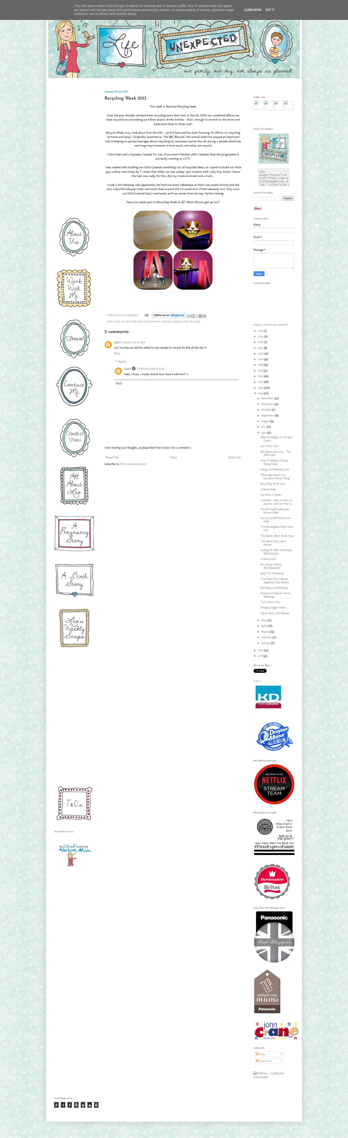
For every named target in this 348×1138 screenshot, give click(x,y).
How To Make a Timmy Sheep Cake (274, 462)
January (266, 643)
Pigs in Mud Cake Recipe (275, 613)
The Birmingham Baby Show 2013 (277, 528)
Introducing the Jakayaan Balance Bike (275, 510)
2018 (261, 365)
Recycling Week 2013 (273, 483)
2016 (261, 376)
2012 (261, 650)
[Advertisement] (73, 150)
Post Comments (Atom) (133, 464)
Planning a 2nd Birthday (274, 588)
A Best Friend (268, 559)
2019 (261, 359)
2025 (261, 336)
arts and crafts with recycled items (140, 321)
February (266, 637)
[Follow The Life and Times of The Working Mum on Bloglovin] (169, 317)
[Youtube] (278, 109)
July (263, 427)
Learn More (252, 9)
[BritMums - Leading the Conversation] (274, 1077)
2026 (261, 331)
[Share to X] (197, 316)
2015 (261, 382)
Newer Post (112, 457)
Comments (264, 1061)
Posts (261, 1054)
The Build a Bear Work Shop (277, 536)
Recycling (195, 321)
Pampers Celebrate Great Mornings (275, 595)
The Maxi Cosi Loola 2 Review (273, 543)
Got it (270, 9)
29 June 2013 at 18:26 (133, 342)
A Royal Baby (268, 489)
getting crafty (180, 321)
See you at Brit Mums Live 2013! (276, 519)
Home (173, 457)
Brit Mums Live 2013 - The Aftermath (276, 453)
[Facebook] (268, 109)
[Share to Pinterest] (204, 316)
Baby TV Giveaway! (272, 573)
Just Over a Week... (272, 495)
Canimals (167, 321)
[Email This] (189, 316)
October (266, 409)
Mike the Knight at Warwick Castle (277, 439)
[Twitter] (258, 109)
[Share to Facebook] (201, 316)
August (265, 421)
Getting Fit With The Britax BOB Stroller (276, 551)
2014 (261, 387)
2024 (261, 342)
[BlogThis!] (193, 316)
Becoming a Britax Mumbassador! (271, 566)
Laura (121, 314)
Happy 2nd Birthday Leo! (275, 469)
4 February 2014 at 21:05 (150, 368)
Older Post (234, 457)
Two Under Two (270, 602)
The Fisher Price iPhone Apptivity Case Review (275, 580)
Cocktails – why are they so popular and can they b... (277, 502)
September (268, 415)
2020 (261, 353)
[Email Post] (146, 314)
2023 (261, 348)
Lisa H (117, 342)
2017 (260, 370)
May (264, 620)
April (264, 626)
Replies (122, 361)
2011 (260, 656)
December (267, 398)
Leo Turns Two (269, 446)
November (267, 404)
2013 (117, 321)
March (265, 631)
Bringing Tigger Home (273, 607)
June (264, 432)
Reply (117, 353)
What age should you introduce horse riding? (275, 476)
